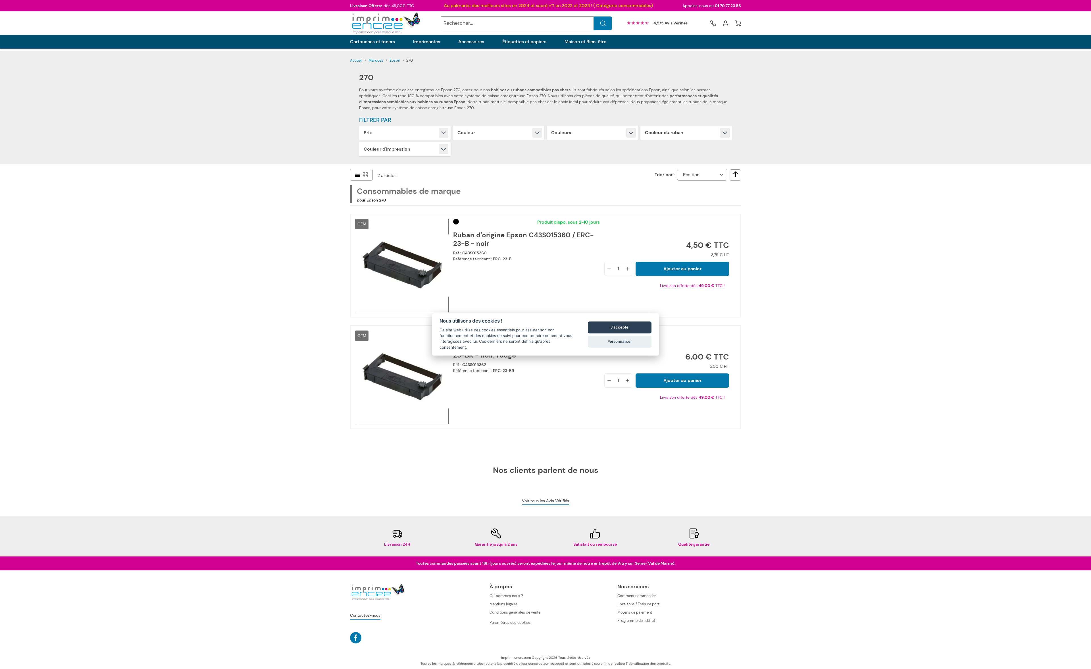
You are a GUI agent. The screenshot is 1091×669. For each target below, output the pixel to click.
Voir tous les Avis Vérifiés (545, 500)
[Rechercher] (603, 23)
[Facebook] (355, 637)
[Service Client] (713, 23)
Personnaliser (619, 341)
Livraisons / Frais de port (638, 604)
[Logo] (385, 23)
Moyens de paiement (634, 612)
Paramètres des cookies (510, 622)
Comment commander (636, 595)
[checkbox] (735, 174)
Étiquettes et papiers (524, 42)
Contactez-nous (365, 615)
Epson (395, 60)
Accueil (356, 60)
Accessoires (471, 42)
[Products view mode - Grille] (365, 174)
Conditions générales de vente (515, 612)
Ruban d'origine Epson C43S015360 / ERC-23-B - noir (523, 239)
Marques (375, 60)
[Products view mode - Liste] (357, 174)
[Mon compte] (725, 23)
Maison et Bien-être (585, 42)
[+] (627, 269)
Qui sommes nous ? (506, 595)
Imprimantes (426, 42)
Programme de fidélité (636, 620)
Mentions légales (504, 604)
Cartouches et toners (372, 42)
